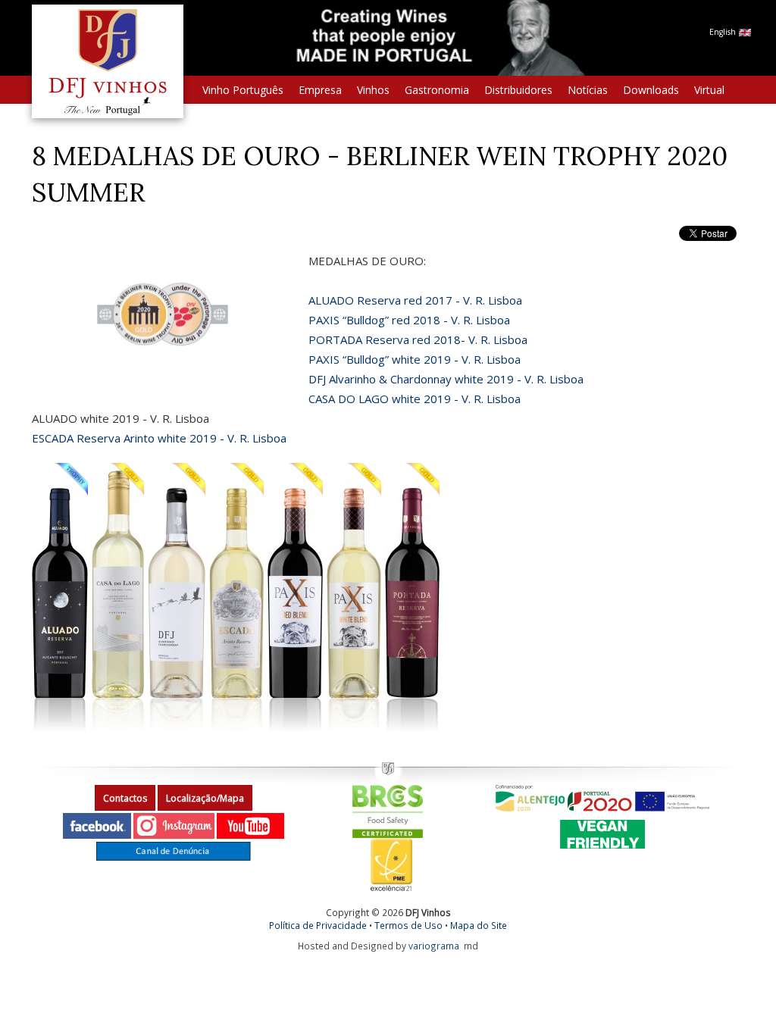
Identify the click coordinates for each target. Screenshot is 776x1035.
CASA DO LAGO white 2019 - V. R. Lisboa (414, 398)
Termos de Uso (408, 925)
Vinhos (373, 90)
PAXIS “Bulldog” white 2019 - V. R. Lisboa (414, 359)
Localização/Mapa (205, 798)
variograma (433, 946)
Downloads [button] (651, 90)
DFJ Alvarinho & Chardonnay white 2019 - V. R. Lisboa (446, 378)
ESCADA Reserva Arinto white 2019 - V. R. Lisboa (159, 438)
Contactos (125, 798)
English (723, 32)
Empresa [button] (320, 90)
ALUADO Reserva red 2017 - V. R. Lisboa (415, 300)
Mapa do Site (478, 925)
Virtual (709, 90)
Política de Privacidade (318, 925)
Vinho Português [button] (242, 90)
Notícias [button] (588, 90)
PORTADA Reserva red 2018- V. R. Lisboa (417, 339)
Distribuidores (518, 90)
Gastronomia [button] (437, 90)
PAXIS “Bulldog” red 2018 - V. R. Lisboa (409, 319)
